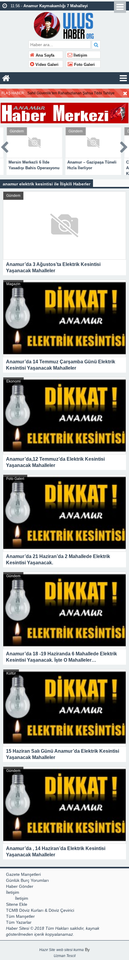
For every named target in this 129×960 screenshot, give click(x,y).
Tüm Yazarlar (19, 922)
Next (124, 146)
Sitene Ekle (16, 904)
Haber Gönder (19, 886)
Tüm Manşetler (20, 916)
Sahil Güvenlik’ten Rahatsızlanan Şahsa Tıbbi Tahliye (71, 93)
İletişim (79, 55)
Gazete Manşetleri (23, 874)
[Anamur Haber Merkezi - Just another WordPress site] (64, 24)
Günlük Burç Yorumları (27, 880)
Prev (5, 146)
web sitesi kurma (70, 950)
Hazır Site (47, 950)
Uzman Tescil (65, 956)
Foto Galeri (84, 65)
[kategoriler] (123, 78)
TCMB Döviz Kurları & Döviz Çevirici (40, 910)
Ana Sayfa (44, 55)
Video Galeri (46, 65)
